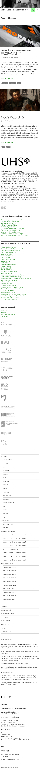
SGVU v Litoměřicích (7, 291)
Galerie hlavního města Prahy (10, 250)
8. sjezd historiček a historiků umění (14, 535)
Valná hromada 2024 (9, 571)
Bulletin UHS (5, 624)
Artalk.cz (4, 313)
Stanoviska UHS (6, 521)
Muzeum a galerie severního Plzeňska (13, 275)
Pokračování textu (8, 78)
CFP (4, 467)
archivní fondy (7, 460)
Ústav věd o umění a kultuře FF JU (12, 234)
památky (18, 50)
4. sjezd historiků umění (10, 549)
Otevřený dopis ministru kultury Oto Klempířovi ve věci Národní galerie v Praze (19, 683)
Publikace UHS (5, 621)
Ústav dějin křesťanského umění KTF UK (14, 228)
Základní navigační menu (37, 10)
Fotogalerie (5, 617)
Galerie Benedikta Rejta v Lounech (12, 249)
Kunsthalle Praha (6, 270)
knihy (4, 478)
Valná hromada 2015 (9, 603)
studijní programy (8, 503)
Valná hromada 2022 (9, 578)
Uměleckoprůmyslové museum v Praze (13, 294)
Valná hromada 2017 (9, 596)
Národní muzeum (6, 284)
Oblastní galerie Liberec (9, 285)
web (29, 50)
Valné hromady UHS (7, 563)
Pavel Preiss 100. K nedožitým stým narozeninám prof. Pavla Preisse (20, 652)
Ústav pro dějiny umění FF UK (10, 232)
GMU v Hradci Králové (8, 259)
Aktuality (4, 50)
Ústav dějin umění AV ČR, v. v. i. (11, 230)
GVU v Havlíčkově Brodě (8, 264)
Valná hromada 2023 (9, 574)
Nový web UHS (12, 117)
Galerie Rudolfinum (7, 256)
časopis (5, 83)
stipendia (6, 499)
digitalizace (6, 470)
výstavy (5, 513)
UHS (12, 121)
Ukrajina (5, 510)
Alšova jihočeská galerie (8, 247)
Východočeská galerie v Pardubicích (12, 296)
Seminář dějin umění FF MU (10, 227)
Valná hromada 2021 (9, 581)
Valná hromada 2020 (9, 585)
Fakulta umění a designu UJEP (10, 221)
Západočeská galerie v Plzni (10, 297)
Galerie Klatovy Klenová (8, 252)
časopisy (11, 50)
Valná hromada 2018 (9, 592)
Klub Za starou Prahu (8, 314)
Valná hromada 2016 (9, 599)
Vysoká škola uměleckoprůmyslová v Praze (14, 235)
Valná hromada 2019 (9, 589)
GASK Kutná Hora (6, 257)
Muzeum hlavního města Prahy (11, 277)
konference (6, 481)
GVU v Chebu (5, 263)
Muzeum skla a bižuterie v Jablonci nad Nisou (16, 278)
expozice (5, 474)
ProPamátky (11, 53)
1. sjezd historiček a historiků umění (14, 560)
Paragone (4, 628)
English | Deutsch (7, 631)
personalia (6, 492)
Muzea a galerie (8, 524)
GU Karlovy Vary (6, 261)
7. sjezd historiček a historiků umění (14, 538)
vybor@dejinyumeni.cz (18, 724)
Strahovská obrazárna (8, 292)
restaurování (7, 495)
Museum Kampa (6, 273)
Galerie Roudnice (6, 254)
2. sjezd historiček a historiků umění (14, 556)
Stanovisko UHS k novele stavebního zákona (15, 663)
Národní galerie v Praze (8, 282)
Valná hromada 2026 (7, 672)
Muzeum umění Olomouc (9, 280)
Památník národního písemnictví (11, 289)
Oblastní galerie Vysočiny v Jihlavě (12, 287)
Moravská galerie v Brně (9, 271)
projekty (24, 50)
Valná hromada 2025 (9, 567)
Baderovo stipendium (7, 614)
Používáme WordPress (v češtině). (10, 767)
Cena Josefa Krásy (6, 610)
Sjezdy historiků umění (8, 531)
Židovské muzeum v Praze (9, 299)
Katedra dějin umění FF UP (9, 223)
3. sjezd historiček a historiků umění (14, 553)
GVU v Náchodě (6, 268)
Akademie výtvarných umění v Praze (12, 220)
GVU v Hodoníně (6, 266)
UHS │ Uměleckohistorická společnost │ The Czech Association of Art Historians (16, 10)
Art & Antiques (5, 311)
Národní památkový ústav (9, 225)
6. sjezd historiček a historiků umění (14, 542)
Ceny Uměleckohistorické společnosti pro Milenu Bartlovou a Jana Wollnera (19, 668)
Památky (5, 528)
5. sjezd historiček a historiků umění (14, 546)
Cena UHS (4, 606)
